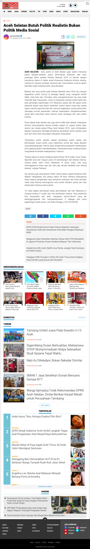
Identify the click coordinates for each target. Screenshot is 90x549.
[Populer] (75, 5)
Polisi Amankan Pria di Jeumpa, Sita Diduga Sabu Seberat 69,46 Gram (36, 515)
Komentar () (81, 37)
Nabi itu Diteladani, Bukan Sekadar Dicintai (54, 360)
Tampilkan (82, 317)
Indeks (57, 542)
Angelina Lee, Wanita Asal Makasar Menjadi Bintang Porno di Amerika (36, 475)
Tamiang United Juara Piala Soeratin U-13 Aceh (54, 332)
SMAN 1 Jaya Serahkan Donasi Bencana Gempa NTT (53, 377)
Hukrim (38, 542)
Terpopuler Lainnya (45, 486)
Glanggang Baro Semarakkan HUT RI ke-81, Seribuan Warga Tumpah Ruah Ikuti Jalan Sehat (38, 461)
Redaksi (51, 542)
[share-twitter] (68, 37)
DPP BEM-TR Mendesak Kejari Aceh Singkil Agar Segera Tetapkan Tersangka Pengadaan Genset (27, 509)
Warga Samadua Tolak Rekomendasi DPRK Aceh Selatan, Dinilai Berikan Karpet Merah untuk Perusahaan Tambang (55, 394)
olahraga (36, 531)
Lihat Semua (45, 405)
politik (32, 11)
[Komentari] (80, 216)
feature (5, 528)
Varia (32, 542)
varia (16, 11)
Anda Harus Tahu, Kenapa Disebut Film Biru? (36, 416)
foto (34, 528)
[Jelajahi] (87, 3)
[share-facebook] (63, 37)
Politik (44, 542)
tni (39, 11)
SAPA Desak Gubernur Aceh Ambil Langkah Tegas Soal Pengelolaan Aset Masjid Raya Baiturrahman (40, 432)
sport (65, 11)
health (50, 528)
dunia (58, 11)
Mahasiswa (75, 11)
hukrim (24, 11)
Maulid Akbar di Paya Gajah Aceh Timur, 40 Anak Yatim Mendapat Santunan (39, 446)
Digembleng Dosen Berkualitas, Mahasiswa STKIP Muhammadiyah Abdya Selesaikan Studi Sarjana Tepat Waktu (55, 349)
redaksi (50, 531)
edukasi (20, 525)
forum (19, 528)
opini (45, 11)
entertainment (53, 525)
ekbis (51, 11)
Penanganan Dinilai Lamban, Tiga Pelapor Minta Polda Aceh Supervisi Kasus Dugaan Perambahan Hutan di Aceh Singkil (27, 500)
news (10, 11)
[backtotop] (45, 519)
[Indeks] (71, 5)
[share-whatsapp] (73, 37)
